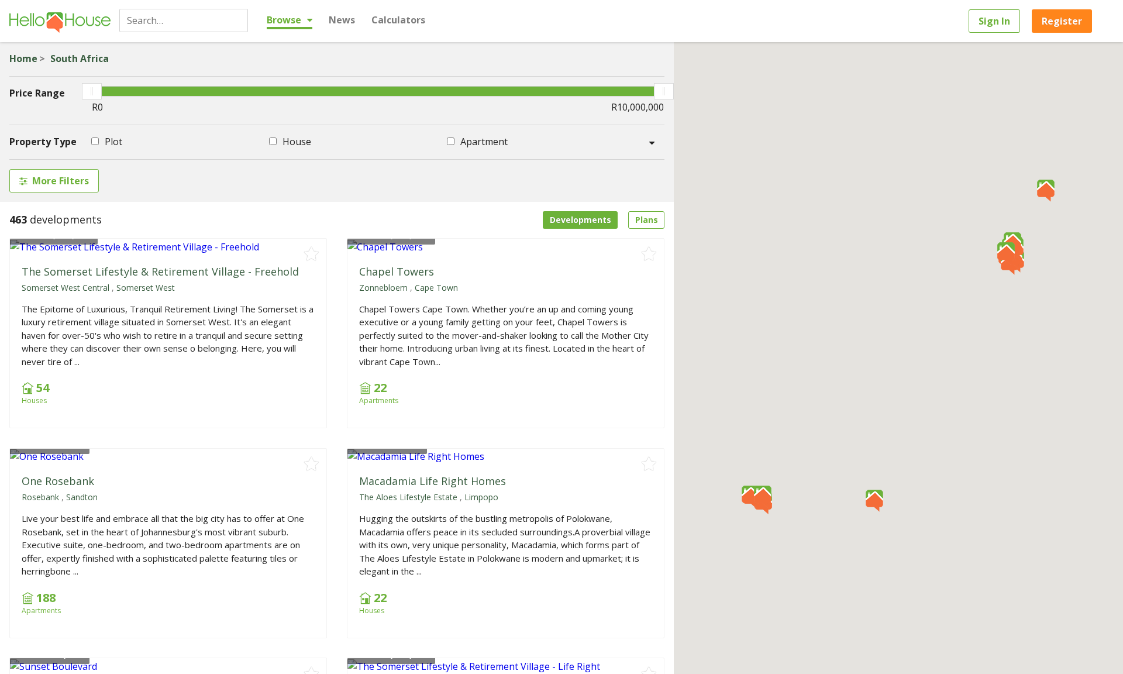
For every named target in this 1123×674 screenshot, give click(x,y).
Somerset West (145, 287)
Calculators (398, 19)
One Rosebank (58, 481)
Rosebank (40, 497)
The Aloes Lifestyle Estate (408, 497)
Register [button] (1062, 21)
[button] (1046, 191)
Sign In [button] (994, 21)
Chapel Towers (396, 271)
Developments (580, 219)
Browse (285, 19)
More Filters (60, 180)
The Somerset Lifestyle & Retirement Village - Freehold (160, 271)
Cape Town (436, 287)
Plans (646, 219)
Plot (112, 141)
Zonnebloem (383, 287)
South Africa (79, 58)
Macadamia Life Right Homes (432, 481)
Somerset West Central (65, 287)
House (295, 141)
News (342, 19)
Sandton (82, 497)
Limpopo (481, 497)
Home (23, 58)
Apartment (483, 141)
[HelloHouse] (60, 21)
